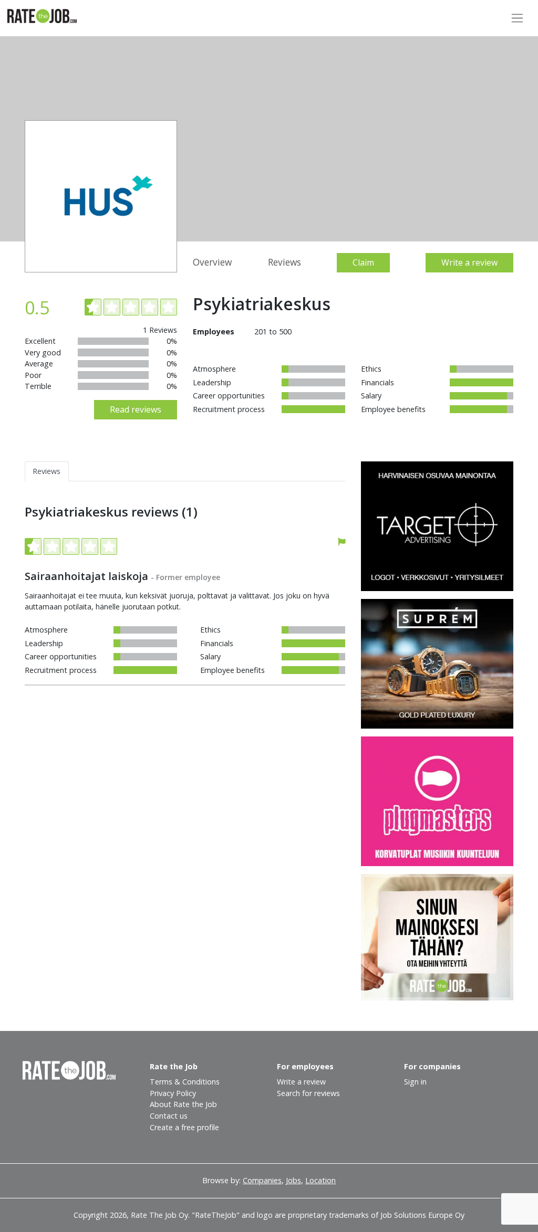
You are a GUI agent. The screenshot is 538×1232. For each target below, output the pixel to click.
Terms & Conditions (185, 1082)
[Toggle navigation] (517, 18)
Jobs (293, 1180)
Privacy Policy (173, 1093)
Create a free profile (184, 1127)
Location (320, 1180)
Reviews (284, 262)
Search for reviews (308, 1093)
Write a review (469, 262)
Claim (363, 262)
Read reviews (135, 409)
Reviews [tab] (46, 471)
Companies (262, 1180)
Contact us (169, 1116)
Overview (212, 262)
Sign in (415, 1082)
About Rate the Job (183, 1104)
